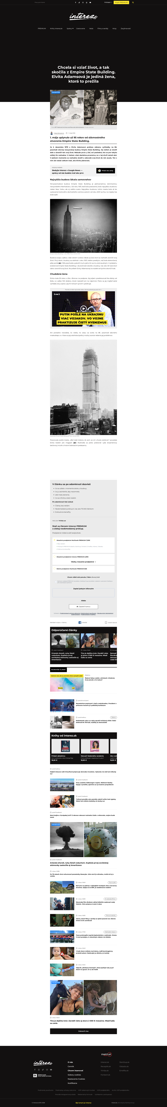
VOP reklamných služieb (86, 1090)
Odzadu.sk (124, 1066)
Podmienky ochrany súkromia (66, 1090)
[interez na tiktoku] (79, 2)
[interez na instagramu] (82, 2)
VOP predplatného (103, 1090)
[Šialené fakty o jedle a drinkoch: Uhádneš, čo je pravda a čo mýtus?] (67, 683)
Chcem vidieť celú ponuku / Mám (83, 577)
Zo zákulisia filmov (110, 899)
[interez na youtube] (51, 1069)
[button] (85, 545)
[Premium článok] (56, 92)
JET (56, 127)
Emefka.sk (124, 1071)
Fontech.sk (105, 1075)
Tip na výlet (112, 882)
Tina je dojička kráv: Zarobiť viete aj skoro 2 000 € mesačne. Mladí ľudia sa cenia (94, 655)
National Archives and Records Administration (70, 127)
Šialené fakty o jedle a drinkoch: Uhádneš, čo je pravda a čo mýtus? (100, 679)
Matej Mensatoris (59, 133)
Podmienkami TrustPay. (88, 614)
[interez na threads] (38, 1069)
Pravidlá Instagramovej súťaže (65, 1094)
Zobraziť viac (83, 1031)
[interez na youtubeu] (90, 2)
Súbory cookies (74, 1075)
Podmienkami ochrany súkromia (70, 613)
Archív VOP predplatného (120, 1090)
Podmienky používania (45, 1090)
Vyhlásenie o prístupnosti (103, 1094)
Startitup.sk (124, 1062)
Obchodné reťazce (110, 932)
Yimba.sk (105, 1071)
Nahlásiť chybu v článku (58, 622)
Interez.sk (105, 1062)
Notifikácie (72, 1083)
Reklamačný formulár (85, 1094)
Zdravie (113, 717)
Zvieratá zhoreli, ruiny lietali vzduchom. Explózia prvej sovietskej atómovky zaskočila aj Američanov (65, 656)
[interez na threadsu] (86, 2)
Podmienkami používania (88, 613)
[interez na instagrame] (47, 1069)
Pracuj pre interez (40, 2)
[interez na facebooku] (75, 2)
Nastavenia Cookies (76, 1079)
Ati (60, 263)
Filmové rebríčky (111, 915)
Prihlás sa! (62, 520)
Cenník (71, 1066)
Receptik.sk (106, 1066)
